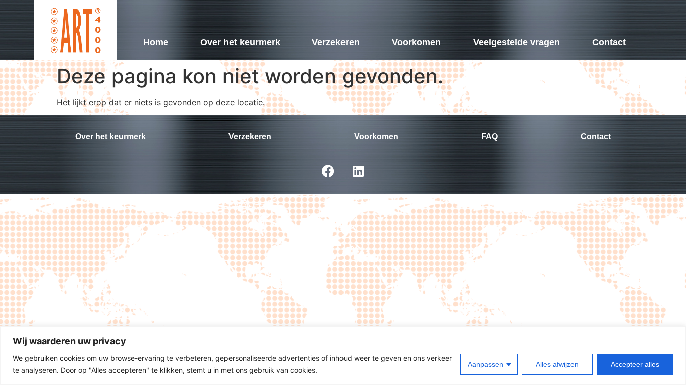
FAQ (489, 136)
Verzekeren (336, 42)
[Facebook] (327, 170)
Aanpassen (485, 364)
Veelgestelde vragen (516, 42)
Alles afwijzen (557, 364)
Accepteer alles (635, 364)
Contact (609, 42)
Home (155, 42)
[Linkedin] (358, 170)
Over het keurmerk (240, 42)
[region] (343, 355)
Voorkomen (416, 42)
